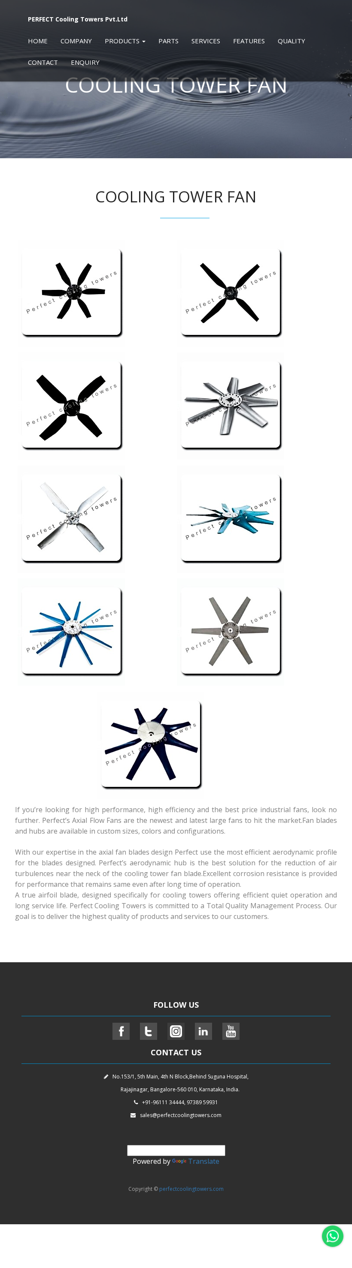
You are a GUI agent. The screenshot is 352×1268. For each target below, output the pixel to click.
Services (205, 40)
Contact (43, 62)
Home (38, 40)
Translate (203, 1161)
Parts (168, 40)
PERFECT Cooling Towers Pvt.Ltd (77, 19)
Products (123, 40)
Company (76, 40)
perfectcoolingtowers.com (191, 1189)
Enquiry (85, 62)
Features (249, 40)
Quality (291, 40)
